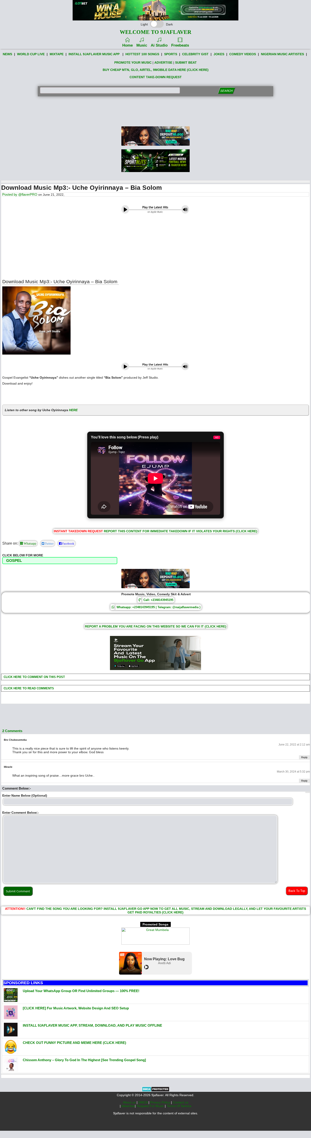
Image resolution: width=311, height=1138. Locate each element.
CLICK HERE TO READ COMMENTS (28, 688)
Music (141, 45)
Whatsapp (29, 543)
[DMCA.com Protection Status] (155, 1091)
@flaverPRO (27, 194)
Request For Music (151, 1106)
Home (127, 45)
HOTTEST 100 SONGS (142, 54)
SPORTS (170, 54)
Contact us (180, 1102)
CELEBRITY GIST (195, 54)
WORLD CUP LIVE (31, 54)
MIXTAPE (57, 54)
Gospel (14, 560)
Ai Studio (159, 45)
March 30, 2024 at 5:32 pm (293, 771)
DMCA (143, 1102)
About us (130, 1102)
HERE (73, 410)
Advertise (128, 1106)
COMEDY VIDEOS (242, 54)
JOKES (219, 54)
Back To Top (296, 891)
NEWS (7, 54)
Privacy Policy (160, 1102)
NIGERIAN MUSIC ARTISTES (282, 54)
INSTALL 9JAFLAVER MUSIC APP (94, 54)
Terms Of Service (179, 1106)
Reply (304, 757)
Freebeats (180, 45)
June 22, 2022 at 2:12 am (294, 744)
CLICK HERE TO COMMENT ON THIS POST (34, 677)
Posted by (10, 194)
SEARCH (226, 91)
